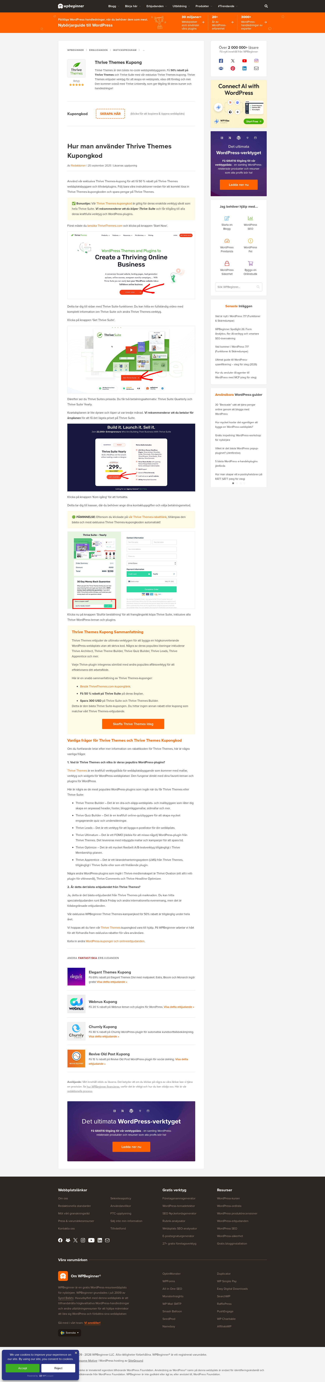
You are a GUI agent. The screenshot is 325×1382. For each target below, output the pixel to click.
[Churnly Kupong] (76, 1031)
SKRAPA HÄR (110, 113)
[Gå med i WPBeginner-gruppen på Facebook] (221, 68)
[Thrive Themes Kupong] (76, 69)
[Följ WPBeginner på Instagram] (256, 61)
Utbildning (180, 6)
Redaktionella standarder (74, 1206)
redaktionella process (79, 1091)
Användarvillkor (120, 1206)
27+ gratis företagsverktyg (179, 1243)
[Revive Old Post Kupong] (76, 1058)
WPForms (168, 1281)
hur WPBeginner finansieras (103, 1087)
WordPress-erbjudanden (232, 1221)
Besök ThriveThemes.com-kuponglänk (105, 686)
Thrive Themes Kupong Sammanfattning (107, 632)
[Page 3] (240, 483)
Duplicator (224, 1273)
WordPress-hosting (111, 1360)
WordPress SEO (227, 1228)
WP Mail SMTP (171, 1304)
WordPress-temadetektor (178, 1206)
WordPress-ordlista (229, 1206)
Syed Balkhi (66, 1298)
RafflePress (224, 1304)
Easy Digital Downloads (232, 1289)
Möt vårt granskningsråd (74, 1213)
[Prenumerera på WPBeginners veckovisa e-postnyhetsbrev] (256, 68)
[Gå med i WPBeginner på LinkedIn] (245, 68)
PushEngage (225, 1311)
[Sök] (266, 6)
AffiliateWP (224, 1326)
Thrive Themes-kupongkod (114, 203)
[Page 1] (233, 483)
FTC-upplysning (120, 1213)
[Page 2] (237, 483)
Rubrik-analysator (173, 1221)
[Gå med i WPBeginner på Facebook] (221, 61)
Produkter (202, 6)
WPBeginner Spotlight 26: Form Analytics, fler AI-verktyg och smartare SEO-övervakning (237, 333)
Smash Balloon (172, 1311)
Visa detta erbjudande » (112, 982)
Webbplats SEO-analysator (179, 1228)
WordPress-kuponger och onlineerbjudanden (115, 941)
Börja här (131, 6)
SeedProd (168, 1319)
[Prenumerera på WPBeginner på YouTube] (245, 61)
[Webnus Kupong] (76, 1004)
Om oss (63, 1198)
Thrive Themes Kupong (118, 62)
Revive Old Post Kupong (109, 1054)
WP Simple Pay (227, 1281)
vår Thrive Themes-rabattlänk (147, 517)
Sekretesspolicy (120, 1198)
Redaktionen (78, 166)
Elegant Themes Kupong (110, 972)
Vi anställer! (92, 1323)
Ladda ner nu (131, 1146)
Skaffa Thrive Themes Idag (133, 724)
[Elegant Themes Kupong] (76, 977)
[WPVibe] (238, 104)
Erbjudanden (155, 6)
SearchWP (223, 1296)
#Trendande (226, 6)
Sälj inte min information (126, 1221)
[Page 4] (244, 483)
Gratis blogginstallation (232, 1243)
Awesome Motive (85, 1360)
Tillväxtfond (118, 1228)
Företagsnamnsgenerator (178, 1198)
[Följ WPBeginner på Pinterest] (233, 68)
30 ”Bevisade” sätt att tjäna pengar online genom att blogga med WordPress (235, 409)
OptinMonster (171, 1273)
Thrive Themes (77, 770)
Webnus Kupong (103, 1001)
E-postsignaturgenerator (178, 1236)
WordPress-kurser (228, 1198)
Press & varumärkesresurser (76, 1221)
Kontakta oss (66, 1228)
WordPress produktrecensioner (237, 1213)
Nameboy (168, 1326)
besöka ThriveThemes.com (104, 225)
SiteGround (135, 1360)
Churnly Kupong (103, 1027)
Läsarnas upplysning (125, 166)
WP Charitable (226, 1319)
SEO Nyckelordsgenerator (179, 1213)
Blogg (112, 6)
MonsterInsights (172, 1296)
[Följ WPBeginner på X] (233, 61)
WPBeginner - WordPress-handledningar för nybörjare (71, 6)
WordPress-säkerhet (230, 1236)
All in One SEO (172, 1289)
